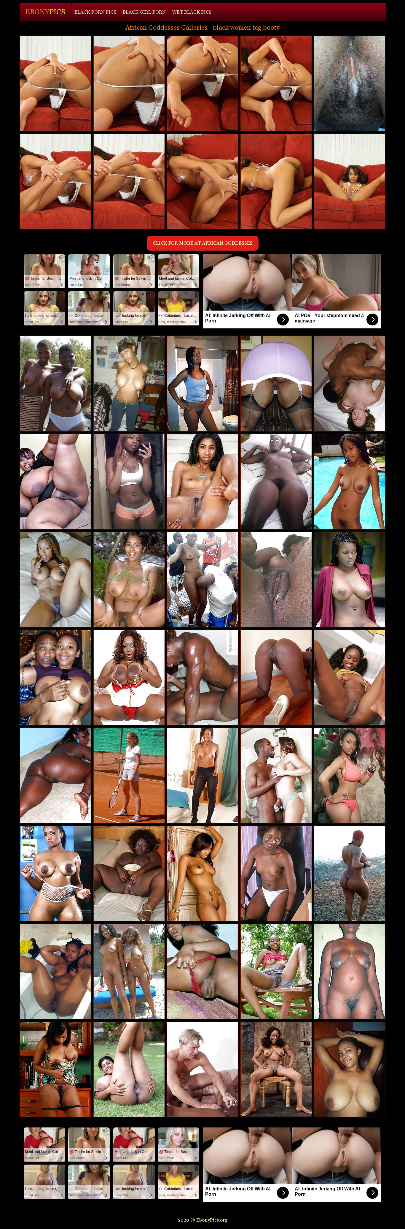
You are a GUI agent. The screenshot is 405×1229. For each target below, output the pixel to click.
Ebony (45, 12)
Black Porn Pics (95, 12)
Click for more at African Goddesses (203, 243)
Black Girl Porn (144, 12)
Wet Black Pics (192, 12)
